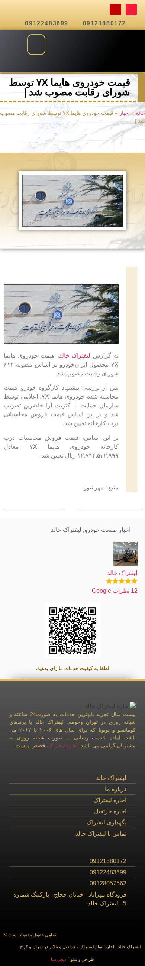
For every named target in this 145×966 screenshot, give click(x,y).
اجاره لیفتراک (63, 745)
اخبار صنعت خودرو (107, 530)
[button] (36, 44)
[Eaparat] (131, 9)
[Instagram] (115, 9)
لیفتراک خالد (75, 355)
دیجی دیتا (58, 959)
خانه (140, 113)
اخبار (124, 113)
